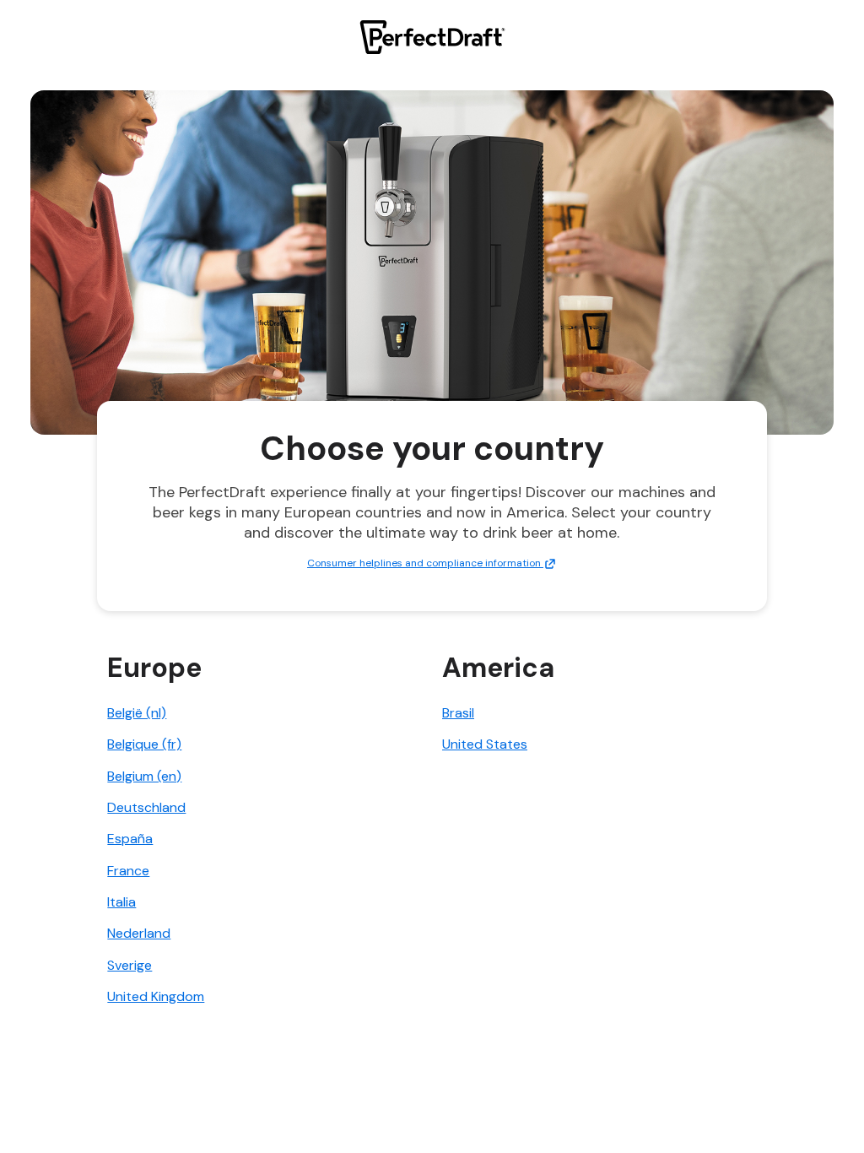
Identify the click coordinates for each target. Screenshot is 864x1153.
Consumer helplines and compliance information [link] (425, 563)
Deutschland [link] (146, 807)
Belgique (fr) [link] (144, 744)
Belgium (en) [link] (144, 776)
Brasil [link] (458, 713)
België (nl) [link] (136, 713)
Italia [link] (121, 902)
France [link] (128, 871)
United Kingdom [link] (155, 996)
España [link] (130, 838)
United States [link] (484, 744)
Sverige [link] (129, 965)
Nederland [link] (138, 933)
